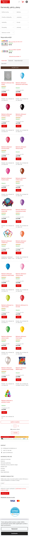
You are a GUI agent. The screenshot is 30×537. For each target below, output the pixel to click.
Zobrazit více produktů (14, 56)
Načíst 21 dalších (15, 422)
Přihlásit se (5, 493)
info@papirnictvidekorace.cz (10, 448)
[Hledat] (19, 1)
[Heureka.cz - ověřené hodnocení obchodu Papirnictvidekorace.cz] (15, 511)
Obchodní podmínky (6, 463)
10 (18, 426)
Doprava (3, 461)
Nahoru (16, 432)
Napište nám (4, 466)
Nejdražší (10, 60)
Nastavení (14, 529)
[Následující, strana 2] (15, 426)
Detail (4, 94)
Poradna (3, 468)
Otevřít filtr (15, 67)
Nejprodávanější (19, 60)
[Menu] (26, 1)
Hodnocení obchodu (6, 459)
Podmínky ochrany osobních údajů (9, 464)
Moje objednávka (5, 472)
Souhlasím (14, 533)
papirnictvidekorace (8, 452)
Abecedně (3, 63)
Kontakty (3, 470)
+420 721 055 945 (7, 450)
